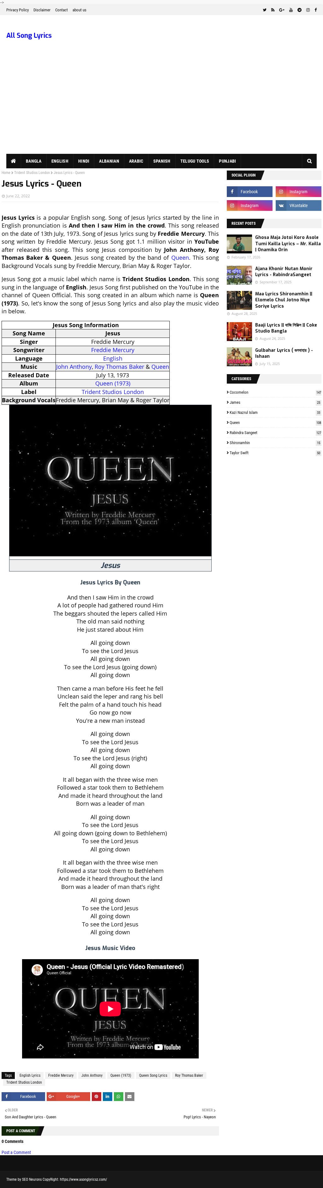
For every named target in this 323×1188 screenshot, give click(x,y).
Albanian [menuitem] (109, 161)
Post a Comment (16, 1152)
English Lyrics (30, 1075)
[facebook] (315, 10)
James (275, 402)
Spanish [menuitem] (162, 161)
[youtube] (291, 10)
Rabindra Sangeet (275, 432)
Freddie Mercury (112, 350)
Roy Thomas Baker (119, 366)
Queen (180, 257)
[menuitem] (13, 161)
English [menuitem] (59, 161)
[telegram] (299, 10)
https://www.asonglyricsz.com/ (83, 1179)
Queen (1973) (112, 383)
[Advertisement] (161, 106)
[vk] (298, 205)
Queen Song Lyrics (153, 1075)
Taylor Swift (275, 452)
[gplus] (282, 10)
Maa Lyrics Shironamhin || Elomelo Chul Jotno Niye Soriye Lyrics (283, 300)
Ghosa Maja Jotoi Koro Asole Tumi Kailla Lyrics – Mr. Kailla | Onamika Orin (288, 244)
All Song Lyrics (29, 35)
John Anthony (74, 366)
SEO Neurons (32, 1179)
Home (6, 173)
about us (79, 10)
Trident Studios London (32, 173)
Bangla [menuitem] (34, 161)
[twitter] (264, 10)
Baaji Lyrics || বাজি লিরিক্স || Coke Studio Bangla (286, 328)
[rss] (273, 10)
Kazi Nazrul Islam (275, 412)
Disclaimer (41, 10)
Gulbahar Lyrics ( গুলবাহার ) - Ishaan (284, 353)
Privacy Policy (17, 10)
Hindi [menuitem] (84, 161)
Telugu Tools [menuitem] (194, 161)
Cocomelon (275, 392)
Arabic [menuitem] (136, 161)
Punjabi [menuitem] (227, 161)
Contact (61, 10)
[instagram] (308, 10)
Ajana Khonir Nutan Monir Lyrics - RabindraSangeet (284, 272)
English (112, 358)
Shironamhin (275, 442)
